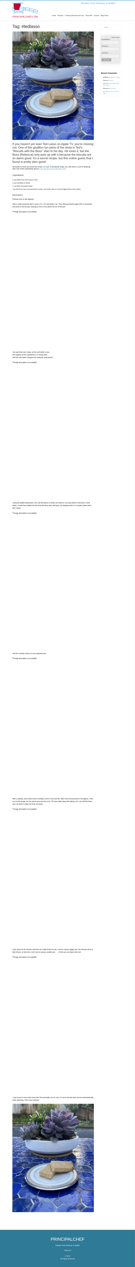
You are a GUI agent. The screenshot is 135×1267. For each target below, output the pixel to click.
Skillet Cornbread (115, 77)
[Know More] (67, 1253)
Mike (104, 91)
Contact (96, 15)
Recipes (60, 15)
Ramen (111, 80)
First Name (105, 46)
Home (54, 15)
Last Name (105, 53)
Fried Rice (113, 88)
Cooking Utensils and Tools (74, 15)
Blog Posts (104, 15)
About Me (89, 15)
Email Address (106, 39)
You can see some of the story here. (53, 169)
